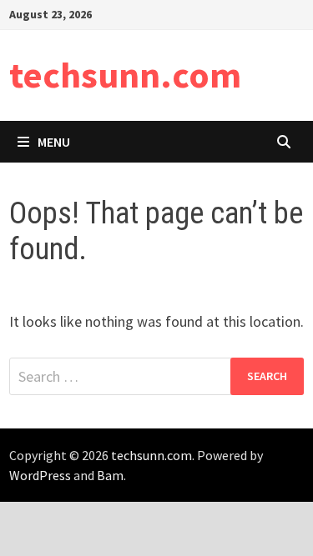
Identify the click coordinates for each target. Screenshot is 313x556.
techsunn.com (125, 75)
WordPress (40, 475)
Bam (110, 475)
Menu (54, 141)
